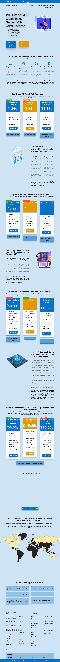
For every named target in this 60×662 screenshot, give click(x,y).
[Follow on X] (8, 630)
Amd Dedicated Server (48, 619)
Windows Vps (33, 645)
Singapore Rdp (34, 636)
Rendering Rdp (34, 627)
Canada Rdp (21, 628)
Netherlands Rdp (34, 623)
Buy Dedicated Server (23, 44)
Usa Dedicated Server (48, 636)
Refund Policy (8, 644)
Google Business (22, 654)
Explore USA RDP (30, 134)
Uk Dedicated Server (48, 633)
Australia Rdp (21, 621)
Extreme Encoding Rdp (23, 634)
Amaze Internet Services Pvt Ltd (42, 660)
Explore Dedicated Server (47, 135)
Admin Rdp (21, 619)
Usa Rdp (33, 643)
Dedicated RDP (41, 5)
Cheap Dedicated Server (48, 621)
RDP (26, 5)
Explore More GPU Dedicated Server (30, 463)
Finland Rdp (21, 637)
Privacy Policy (8, 642)
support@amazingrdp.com (16, 1)
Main (20, 657)
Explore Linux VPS (13, 236)
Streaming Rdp (34, 639)
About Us (8, 633)
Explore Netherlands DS (46, 341)
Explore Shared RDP (13, 134)
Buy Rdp (20, 625)
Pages (32, 657)
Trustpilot (45, 654)
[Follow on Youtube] (12, 630)
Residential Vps (34, 632)
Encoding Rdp (21, 632)
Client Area (8, 638)
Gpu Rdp (20, 645)
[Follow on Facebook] (7, 630)
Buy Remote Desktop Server (10, 44)
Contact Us (8, 636)
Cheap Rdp (21, 630)
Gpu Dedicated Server (48, 628)
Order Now (14, 128)
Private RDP (32, 5)
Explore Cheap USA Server (46, 239)
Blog (45, 1)
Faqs (7, 640)
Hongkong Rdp (21, 648)
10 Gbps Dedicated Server (49, 616)
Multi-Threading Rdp (35, 621)
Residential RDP (49, 7)
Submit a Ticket (9, 646)
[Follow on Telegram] (14, 630)
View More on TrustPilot (29, 509)
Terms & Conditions (10, 649)
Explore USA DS (30, 338)
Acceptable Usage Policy (10, 634)
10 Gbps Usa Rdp (22, 616)
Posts (44, 657)
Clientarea (50, 1)
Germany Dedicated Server (49, 625)
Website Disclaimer (9, 648)
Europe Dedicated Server (48, 623)
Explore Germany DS (13, 339)
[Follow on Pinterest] (16, 630)
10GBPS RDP (50, 5)
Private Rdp (33, 625)
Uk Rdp (32, 641)
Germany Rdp (21, 643)
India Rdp (33, 616)
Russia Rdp (33, 634)
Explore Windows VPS (30, 238)
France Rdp (21, 641)
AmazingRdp (20, 660)
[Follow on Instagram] (10, 630)
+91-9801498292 (28, 1)
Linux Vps (33, 618)
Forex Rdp (21, 639)
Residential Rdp (34, 630)
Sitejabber (33, 654)
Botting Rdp (21, 623)
